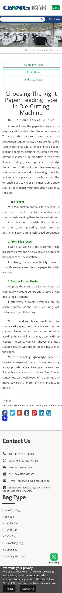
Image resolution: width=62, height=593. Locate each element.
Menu (55, 7)
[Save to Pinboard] (4, 417)
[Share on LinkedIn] (42, 412)
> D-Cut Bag (9, 536)
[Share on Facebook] (5, 412)
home (28, 50)
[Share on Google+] (20, 412)
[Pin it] (34, 412)
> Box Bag (8, 516)
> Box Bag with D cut (15, 556)
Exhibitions (33, 72)
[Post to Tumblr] (27, 412)
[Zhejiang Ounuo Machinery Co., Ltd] (25, 2)
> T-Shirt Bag (9, 530)
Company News (33, 65)
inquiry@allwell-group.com (33, 480)
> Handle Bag (10, 523)
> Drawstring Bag (12, 543)
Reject (9, 588)
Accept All (28, 588)
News (38, 50)
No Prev (7, 400)
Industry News (52, 50)
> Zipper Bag (9, 549)
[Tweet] (12, 412)
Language (54, 19)
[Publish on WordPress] (48, 412)
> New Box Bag (11, 510)
